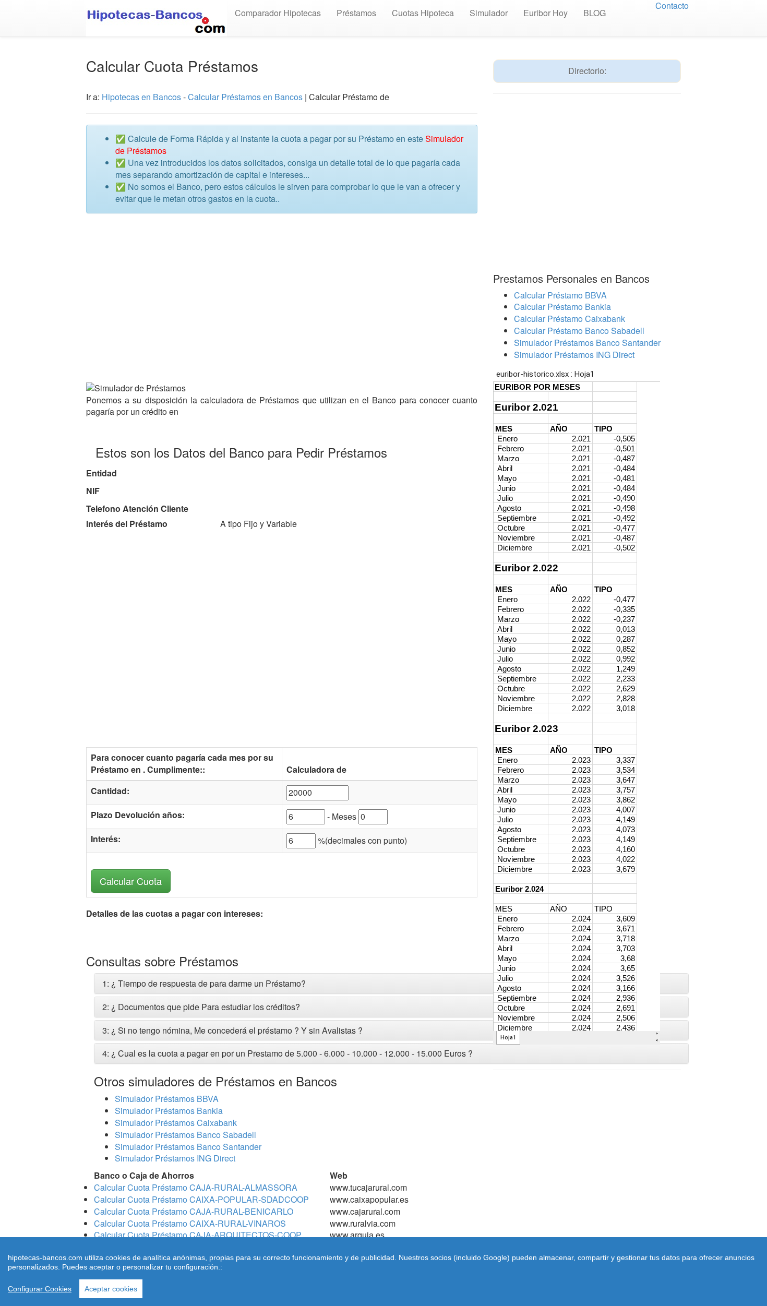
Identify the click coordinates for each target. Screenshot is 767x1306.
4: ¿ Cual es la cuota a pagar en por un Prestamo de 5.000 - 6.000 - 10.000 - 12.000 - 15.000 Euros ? (287, 1053)
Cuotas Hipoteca (423, 13)
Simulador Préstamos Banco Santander (188, 1147)
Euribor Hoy (545, 13)
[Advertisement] (281, 297)
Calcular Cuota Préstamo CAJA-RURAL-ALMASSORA (195, 1187)
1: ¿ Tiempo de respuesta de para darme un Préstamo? (204, 983)
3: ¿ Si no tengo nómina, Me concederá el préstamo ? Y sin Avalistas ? (232, 1030)
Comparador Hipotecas (278, 13)
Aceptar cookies (111, 1289)
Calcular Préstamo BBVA (560, 295)
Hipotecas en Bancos (141, 97)
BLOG (594, 13)
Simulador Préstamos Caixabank (176, 1123)
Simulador (489, 13)
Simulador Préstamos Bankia (169, 1111)
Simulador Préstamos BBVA (167, 1099)
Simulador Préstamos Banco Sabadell (185, 1135)
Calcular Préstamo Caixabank (569, 319)
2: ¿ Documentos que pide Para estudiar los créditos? (201, 1007)
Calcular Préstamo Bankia (562, 307)
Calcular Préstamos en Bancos (245, 97)
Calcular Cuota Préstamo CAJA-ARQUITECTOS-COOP (198, 1235)
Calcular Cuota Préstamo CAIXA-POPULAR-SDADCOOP (201, 1199)
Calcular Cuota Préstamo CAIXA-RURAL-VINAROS (190, 1223)
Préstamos (356, 13)
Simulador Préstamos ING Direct (175, 1158)
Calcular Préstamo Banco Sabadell (579, 331)
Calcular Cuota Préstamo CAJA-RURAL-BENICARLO (193, 1211)
